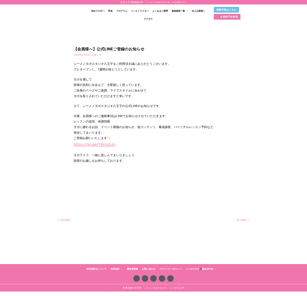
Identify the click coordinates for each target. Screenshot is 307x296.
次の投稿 (243, 219)
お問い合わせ (148, 268)
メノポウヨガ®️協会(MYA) (199, 268)
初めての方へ (98, 10)
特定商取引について (97, 268)
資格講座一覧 (178, 10)
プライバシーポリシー (170, 268)
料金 (110, 10)
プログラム (121, 10)
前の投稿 (64, 219)
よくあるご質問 (160, 10)
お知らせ (96, 54)
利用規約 (115, 268)
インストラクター (140, 10)
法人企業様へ (198, 10)
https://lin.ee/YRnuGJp (94, 144)
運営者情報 (132, 268)
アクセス (148, 18)
